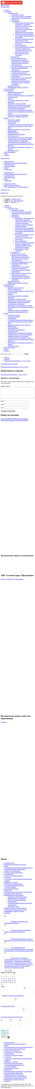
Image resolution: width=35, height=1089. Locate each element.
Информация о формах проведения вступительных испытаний (18, 107)
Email (3, 404)
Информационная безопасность (14, 1016)
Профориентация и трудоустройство (19, 129)
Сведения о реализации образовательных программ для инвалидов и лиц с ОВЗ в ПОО (20, 126)
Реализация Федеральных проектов (15, 985)
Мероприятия (12, 131)
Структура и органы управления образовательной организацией (21, 17)
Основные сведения (17, 15)
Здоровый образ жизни (11, 1009)
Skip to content (5, 5)
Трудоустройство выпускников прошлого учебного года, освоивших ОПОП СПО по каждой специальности (24, 49)
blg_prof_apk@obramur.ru (15, 200)
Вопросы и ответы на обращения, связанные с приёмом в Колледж (18, 115)
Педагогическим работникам (17, 1021)
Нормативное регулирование (17, 1019)
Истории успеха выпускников (13, 996)
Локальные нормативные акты (17, 1017)
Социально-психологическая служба (15, 1030)
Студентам (7, 998)
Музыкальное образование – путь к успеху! (14, 374)
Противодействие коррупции (13, 1014)
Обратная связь (9, 161)
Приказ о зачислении (14, 94)
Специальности (13, 97)
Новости (7, 155)
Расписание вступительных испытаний (20, 110)
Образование (15, 21)
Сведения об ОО (13, 13)
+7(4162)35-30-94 (15, 199)
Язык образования (20, 45)
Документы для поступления (17, 103)
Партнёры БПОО (13, 132)
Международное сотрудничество (21, 78)
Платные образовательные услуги (21, 66)
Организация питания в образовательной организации (20, 80)
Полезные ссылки (13, 150)
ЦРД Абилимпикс (9, 152)
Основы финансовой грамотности (14, 990)
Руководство (15, 57)
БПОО (6, 118)
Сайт (2, 407)
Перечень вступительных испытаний (19, 105)
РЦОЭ (6, 153)
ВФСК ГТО (8, 1011)
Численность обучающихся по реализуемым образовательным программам (24, 35)
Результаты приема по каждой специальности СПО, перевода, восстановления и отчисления (24, 41)
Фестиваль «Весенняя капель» (13, 1004)
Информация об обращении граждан (15, 163)
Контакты (11, 145)
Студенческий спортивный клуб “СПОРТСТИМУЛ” (14, 1007)
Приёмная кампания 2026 (16, 92)
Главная (6, 10)
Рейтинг (10, 99)
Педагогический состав (18, 58)
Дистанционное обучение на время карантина (18, 988)
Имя (2, 401)
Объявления (8, 169)
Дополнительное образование (13, 993)
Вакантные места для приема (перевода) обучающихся (20, 72)
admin (16, 364)
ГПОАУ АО (4, 193)
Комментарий (5, 386)
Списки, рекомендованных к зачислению (20, 95)
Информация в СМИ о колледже (18, 87)
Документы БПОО (13, 121)
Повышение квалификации (16, 134)
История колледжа (13, 86)
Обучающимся (12, 1022)
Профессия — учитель (11, 1003)
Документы (15, 19)
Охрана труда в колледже (12, 992)
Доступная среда (13, 136)
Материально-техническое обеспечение (20, 137)
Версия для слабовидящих (13, 2)
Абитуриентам (8, 90)
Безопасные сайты (13, 1027)
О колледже (7, 11)
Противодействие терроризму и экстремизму (18, 1013)
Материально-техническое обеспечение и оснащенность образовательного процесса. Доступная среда (20, 62)
